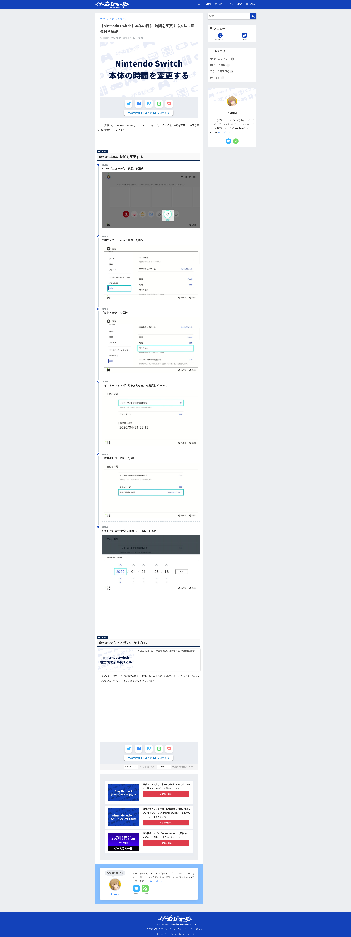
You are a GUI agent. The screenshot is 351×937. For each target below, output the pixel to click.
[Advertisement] (147, 624)
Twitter (136, 893)
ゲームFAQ (237, 4)
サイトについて (220, 39)
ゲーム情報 (205, 4)
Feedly (145, 893)
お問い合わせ (175, 929)
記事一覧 (163, 929)
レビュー (221, 4)
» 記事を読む (166, 794)
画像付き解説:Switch (183, 766)
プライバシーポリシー (194, 929)
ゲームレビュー (223, 59)
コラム (251, 4)
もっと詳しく (156, 881)
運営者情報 (152, 929)
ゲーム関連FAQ (146, 766)
